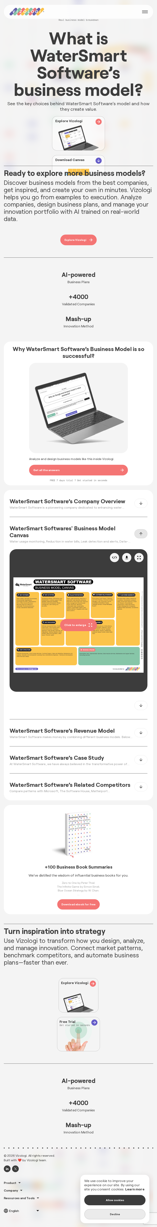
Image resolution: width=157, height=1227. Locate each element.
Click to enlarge (75, 625)
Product (10, 1182)
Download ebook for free (78, 904)
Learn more (135, 1189)
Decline (115, 1214)
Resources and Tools (19, 1198)
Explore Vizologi (75, 239)
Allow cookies (115, 1200)
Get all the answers (46, 470)
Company (11, 1190)
